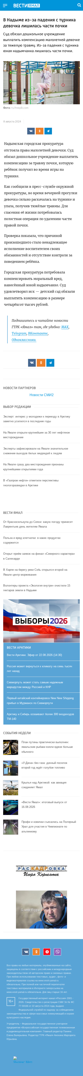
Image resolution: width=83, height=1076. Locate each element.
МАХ (65, 327)
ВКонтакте (38, 333)
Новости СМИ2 (42, 395)
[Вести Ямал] (30, 6)
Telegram (19, 333)
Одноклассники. (24, 340)
